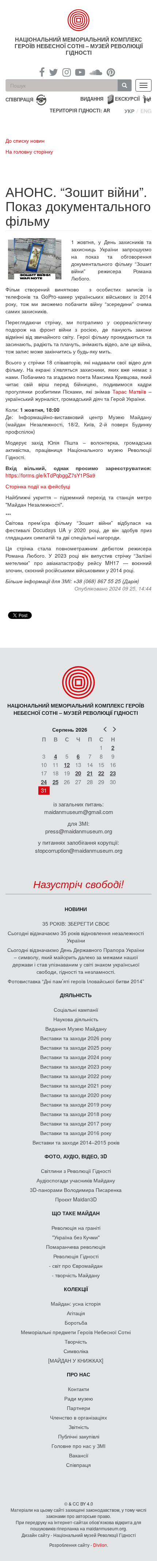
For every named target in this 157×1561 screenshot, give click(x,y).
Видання (91, 98)
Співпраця (78, 1464)
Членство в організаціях (78, 1417)
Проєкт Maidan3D (76, 1199)
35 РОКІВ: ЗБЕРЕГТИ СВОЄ (76, 923)
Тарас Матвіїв (129, 391)
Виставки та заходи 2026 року (75, 1038)
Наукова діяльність (75, 1019)
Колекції (76, 1289)
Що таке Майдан (76, 1213)
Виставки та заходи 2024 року (75, 1057)
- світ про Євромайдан (76, 1265)
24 (44, 782)
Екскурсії (127, 98)
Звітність (79, 1426)
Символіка (76, 1351)
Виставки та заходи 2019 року (75, 1104)
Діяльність (76, 995)
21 (90, 773)
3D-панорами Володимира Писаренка (76, 1189)
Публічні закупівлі (78, 1436)
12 (67, 765)
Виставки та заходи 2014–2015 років (75, 1142)
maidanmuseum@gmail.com (78, 812)
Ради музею (78, 1398)
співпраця (19, 99)
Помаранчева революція (76, 1246)
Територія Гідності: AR (80, 110)
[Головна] (78, 20)
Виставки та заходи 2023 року (75, 1066)
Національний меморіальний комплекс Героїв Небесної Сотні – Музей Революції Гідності (79, 46)
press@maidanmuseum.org (78, 831)
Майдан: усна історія (76, 1303)
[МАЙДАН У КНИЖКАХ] (75, 1360)
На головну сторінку (29, 151)
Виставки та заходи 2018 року (75, 1114)
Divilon (100, 1545)
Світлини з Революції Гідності (76, 1170)
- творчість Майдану (76, 1275)
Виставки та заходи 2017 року (75, 1123)
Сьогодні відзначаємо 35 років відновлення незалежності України (76, 936)
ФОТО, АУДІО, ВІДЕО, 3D (76, 1156)
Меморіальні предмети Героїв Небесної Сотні (76, 1332)
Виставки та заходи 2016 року (75, 1132)
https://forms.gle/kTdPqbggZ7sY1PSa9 (50, 475)
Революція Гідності (76, 1256)
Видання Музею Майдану (76, 1028)
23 (113, 773)
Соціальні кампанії (76, 1009)
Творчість (76, 1341)
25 (55, 782)
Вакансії (78, 1455)
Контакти (78, 1388)
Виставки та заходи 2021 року (75, 1085)
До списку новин (25, 140)
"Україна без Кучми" (76, 1237)
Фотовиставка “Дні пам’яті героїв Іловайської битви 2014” (76, 981)
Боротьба (76, 1322)
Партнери (78, 1407)
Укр (129, 111)
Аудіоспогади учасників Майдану (76, 1180)
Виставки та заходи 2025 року (75, 1047)
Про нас (78, 1374)
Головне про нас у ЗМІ (78, 1445)
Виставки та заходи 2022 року (75, 1076)
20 (78, 773)
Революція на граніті (75, 1227)
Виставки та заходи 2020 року (75, 1095)
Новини (76, 909)
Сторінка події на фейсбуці (37, 486)
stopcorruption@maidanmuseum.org (78, 850)
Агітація (76, 1313)
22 (101, 773)
